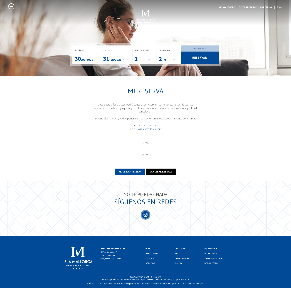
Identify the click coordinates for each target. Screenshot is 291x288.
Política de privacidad (140, 283)
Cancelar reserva (161, 171)
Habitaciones (142, 50)
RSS (202, 283)
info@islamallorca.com (148, 129)
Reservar (199, 58)
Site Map (196, 283)
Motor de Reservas (182, 283)
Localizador (145, 154)
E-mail (145, 142)
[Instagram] (145, 217)
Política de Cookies (96, 283)
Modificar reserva (130, 171)
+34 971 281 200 (148, 125)
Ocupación (164, 50)
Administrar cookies (162, 283)
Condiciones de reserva (117, 283)
